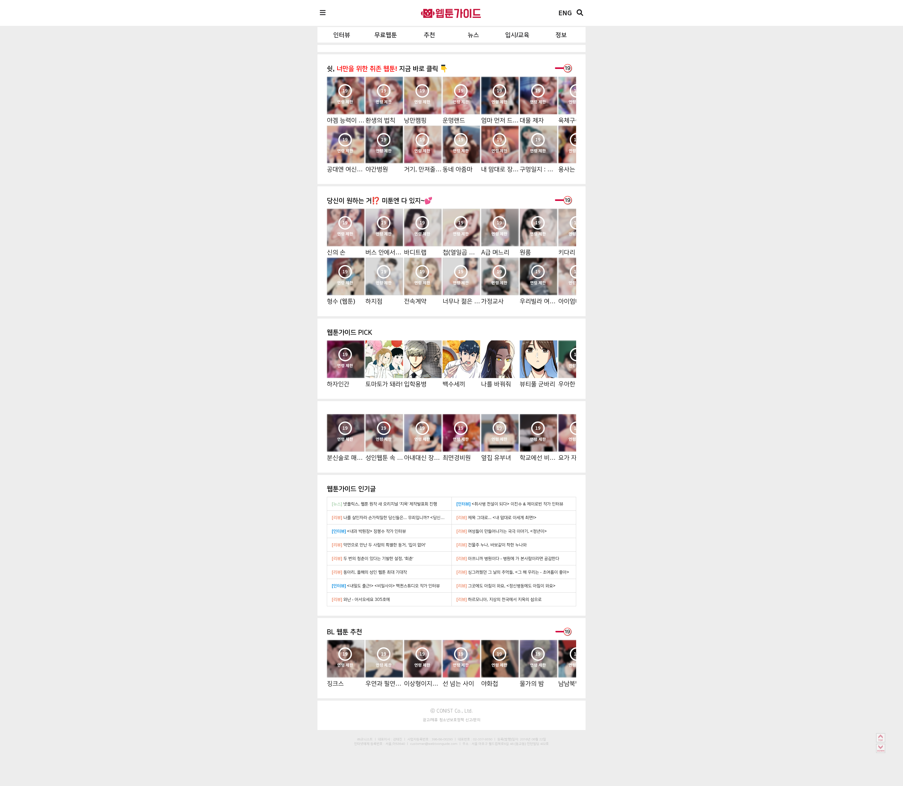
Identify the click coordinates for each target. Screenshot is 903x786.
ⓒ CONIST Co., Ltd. (451, 710)
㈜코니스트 (365, 739)
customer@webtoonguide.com (433, 744)
